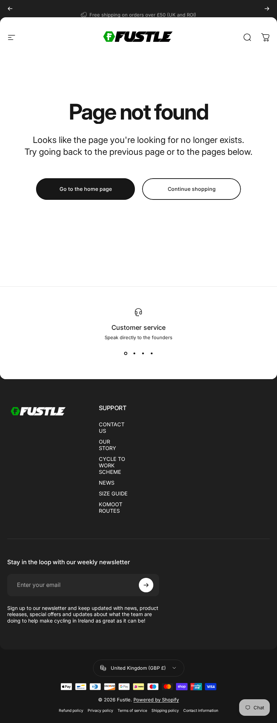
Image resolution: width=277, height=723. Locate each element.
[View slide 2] (134, 353)
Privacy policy (100, 710)
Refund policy (71, 710)
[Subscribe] (146, 585)
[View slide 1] (125, 353)
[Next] (267, 8)
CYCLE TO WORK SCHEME (112, 465)
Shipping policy (165, 710)
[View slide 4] (151, 353)
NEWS (106, 483)
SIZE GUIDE (113, 493)
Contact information (200, 710)
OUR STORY (107, 445)
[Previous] (10, 8)
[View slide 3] (142, 353)
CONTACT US (111, 427)
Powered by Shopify (156, 699)
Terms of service (132, 710)
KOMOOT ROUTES (110, 507)
